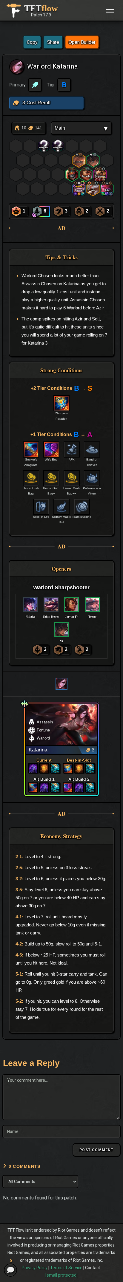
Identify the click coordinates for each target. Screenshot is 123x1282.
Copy (32, 42)
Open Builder (82, 42)
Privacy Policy (34, 1267)
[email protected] (61, 1275)
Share (53, 42)
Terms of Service (66, 1267)
